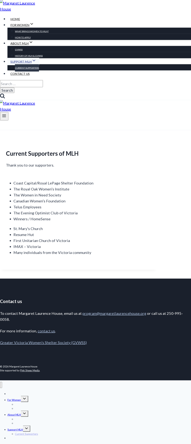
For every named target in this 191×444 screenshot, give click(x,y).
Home (15, 19)
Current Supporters (27, 67)
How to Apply (23, 37)
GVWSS (19, 49)
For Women (14, 399)
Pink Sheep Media (30, 370)
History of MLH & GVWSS (29, 55)
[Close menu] (1, 385)
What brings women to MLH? (32, 31)
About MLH (14, 414)
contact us (46, 331)
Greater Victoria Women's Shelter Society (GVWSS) (43, 342)
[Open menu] (4, 116)
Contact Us (20, 73)
